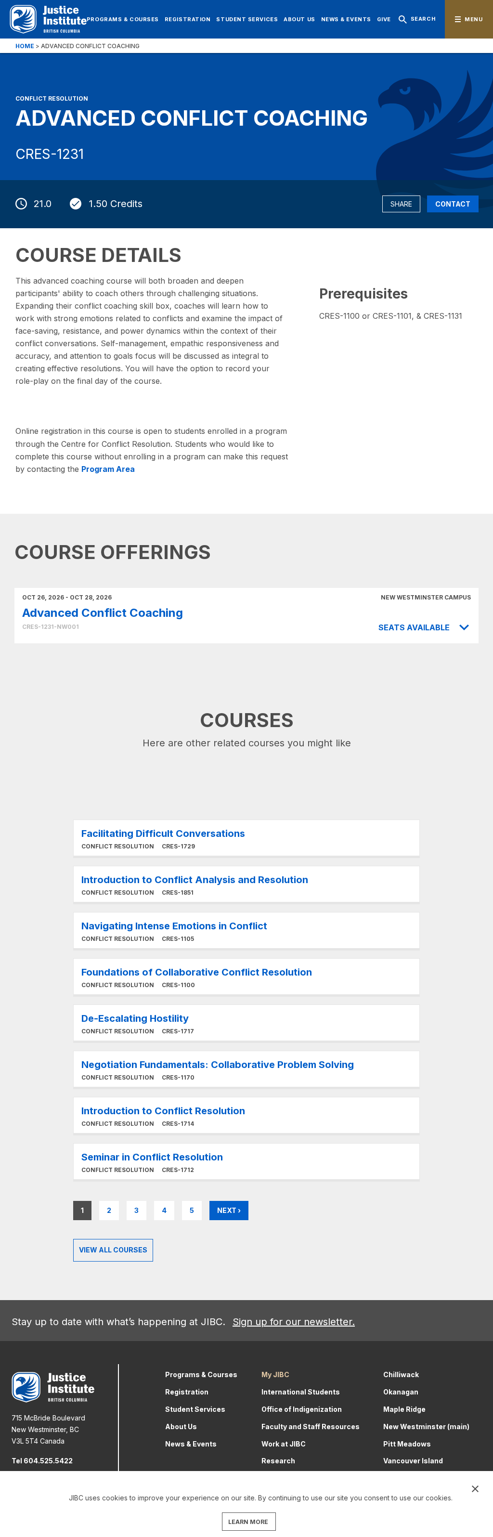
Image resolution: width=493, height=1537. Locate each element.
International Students (300, 1392)
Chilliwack (401, 1374)
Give (384, 19)
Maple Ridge (404, 1409)
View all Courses (113, 1250)
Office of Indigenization (301, 1409)
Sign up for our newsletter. (294, 1322)
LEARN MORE (248, 1521)
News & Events (346, 19)
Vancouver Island (413, 1461)
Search (423, 18)
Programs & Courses (123, 19)
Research (278, 1461)
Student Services (247, 19)
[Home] (48, 19)
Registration (188, 19)
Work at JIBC (283, 1444)
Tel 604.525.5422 (42, 1461)
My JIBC (275, 1374)
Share (401, 204)
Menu (473, 19)
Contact (452, 204)
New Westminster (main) (426, 1426)
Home (24, 46)
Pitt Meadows (407, 1444)
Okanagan (400, 1392)
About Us (299, 19)
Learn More (246, 838)
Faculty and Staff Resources (310, 1426)
